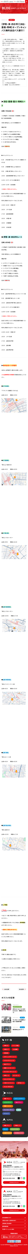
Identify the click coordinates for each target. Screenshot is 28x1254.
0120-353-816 (10, 1206)
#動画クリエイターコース (9, 1068)
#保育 (18, 1110)
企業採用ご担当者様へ (7, 1223)
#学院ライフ (6, 1049)
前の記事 (6, 989)
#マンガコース (16, 1075)
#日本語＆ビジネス (19, 1133)
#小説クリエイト (7, 1133)
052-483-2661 (8, 1175)
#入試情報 (15, 1049)
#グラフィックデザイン (19, 1098)
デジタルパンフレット (14, 1182)
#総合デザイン (7, 1064)
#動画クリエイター (8, 1106)
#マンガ (5, 1129)
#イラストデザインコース (9, 1060)
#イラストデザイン (7, 1102)
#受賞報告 (6, 1053)
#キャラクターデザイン (8, 1110)
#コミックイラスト (15, 1129)
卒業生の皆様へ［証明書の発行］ (9, 1220)
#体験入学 (11, 20)
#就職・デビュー (7, 1098)
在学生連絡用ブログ (6, 1217)
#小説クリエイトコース (8, 1083)
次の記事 (21, 989)
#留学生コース (21, 1083)
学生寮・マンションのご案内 (8, 1229)
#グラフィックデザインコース (10, 1057)
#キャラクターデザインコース (10, 1071)
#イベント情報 (15, 1045)
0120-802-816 (10, 1178)
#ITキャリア (6, 1113)
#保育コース (6, 1075)
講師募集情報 (5, 1226)
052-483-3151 (8, 1203)
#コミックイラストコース (9, 1079)
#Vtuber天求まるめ (8, 1086)
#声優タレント (18, 1125)
